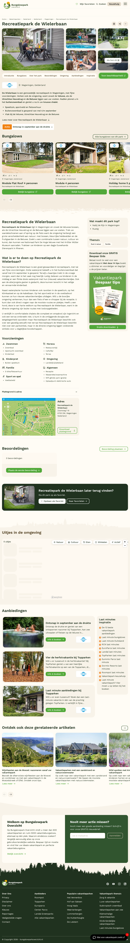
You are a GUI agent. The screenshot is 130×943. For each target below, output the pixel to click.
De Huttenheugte (75, 918)
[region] (89, 569)
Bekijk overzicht (15, 854)
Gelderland (38, 19)
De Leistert (72, 922)
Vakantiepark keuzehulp (114, 676)
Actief (117, 542)
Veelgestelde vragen (12, 918)
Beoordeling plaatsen (112, 449)
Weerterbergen (74, 910)
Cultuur (74, 542)
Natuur (59, 542)
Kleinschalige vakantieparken (107, 915)
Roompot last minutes (113, 672)
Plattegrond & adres (12, 392)
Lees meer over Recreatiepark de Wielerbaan (24, 120)
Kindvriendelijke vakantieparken (107, 922)
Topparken (40, 901)
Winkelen (102, 542)
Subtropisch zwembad (111, 905)
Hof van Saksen (74, 901)
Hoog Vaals (72, 905)
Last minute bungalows (113, 637)
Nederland (27, 19)
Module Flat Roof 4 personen (20, 183)
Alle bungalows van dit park (109, 136)
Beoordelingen (51, 76)
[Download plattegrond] (28, 416)
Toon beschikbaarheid (112, 75)
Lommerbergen (74, 914)
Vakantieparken (14, 19)
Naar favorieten (76, 501)
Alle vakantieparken (44, 918)
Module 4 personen (67, 183)
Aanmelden (115, 835)
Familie (107, 244)
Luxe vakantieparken (110, 901)
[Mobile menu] (125, 4)
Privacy (5, 897)
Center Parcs (41, 910)
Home (4, 19)
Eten (88, 542)
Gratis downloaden (106, 327)
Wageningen (49, 19)
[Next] (10, 199)
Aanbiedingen (78, 76)
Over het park (35, 76)
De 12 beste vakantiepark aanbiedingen (108, 630)
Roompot (39, 897)
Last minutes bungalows (112, 928)
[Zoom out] (125, 545)
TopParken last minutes (113, 655)
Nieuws (5, 910)
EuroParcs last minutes (113, 648)
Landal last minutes (111, 652)
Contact (6, 922)
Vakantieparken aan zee (111, 910)
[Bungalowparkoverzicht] (16, 5)
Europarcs (40, 905)
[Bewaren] (125, 24)
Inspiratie (91, 76)
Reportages (7, 914)
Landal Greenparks (44, 914)
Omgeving (64, 76)
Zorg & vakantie (107, 897)
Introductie (9, 76)
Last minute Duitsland (113, 641)
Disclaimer (7, 901)
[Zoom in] (125, 542)
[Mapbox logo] (56, 597)
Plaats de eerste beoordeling (22, 470)
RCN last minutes (110, 644)
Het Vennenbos (74, 897)
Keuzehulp (114, 4)
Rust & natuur (96, 244)
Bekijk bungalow (26, 192)
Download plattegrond (65, 430)
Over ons (6, 905)
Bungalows (21, 76)
